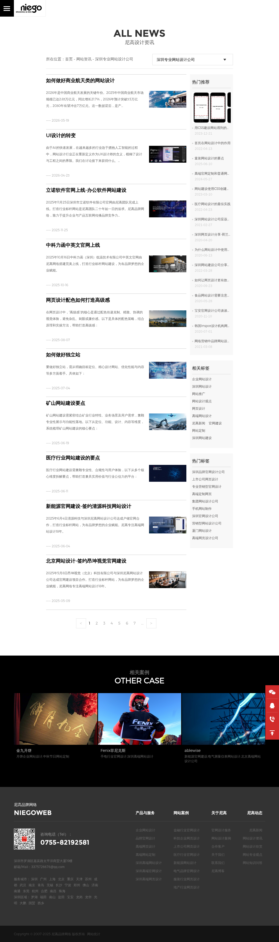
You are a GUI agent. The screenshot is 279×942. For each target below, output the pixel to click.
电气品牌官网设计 (187, 871)
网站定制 (198, 430)
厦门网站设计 (202, 530)
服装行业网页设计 (187, 879)
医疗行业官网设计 (187, 854)
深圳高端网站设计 (149, 862)
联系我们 (218, 862)
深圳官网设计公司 (205, 516)
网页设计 (198, 408)
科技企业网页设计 (187, 838)
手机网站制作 (202, 508)
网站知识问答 (252, 862)
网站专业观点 (252, 854)
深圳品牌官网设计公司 (208, 472)
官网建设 (215, 423)
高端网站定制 (145, 854)
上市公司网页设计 (205, 479)
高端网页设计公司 (205, 538)
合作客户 (218, 846)
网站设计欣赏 (252, 846)
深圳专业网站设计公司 (114, 59)
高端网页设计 (145, 846)
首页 (69, 59)
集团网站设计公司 (205, 501)
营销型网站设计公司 (207, 523)
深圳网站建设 (202, 438)
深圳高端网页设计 (149, 879)
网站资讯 (84, 59)
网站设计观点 (202, 401)
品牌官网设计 (145, 838)
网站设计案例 (221, 838)
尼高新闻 (198, 423)
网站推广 (198, 394)
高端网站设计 (202, 416)
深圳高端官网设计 (149, 871)
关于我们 (218, 854)
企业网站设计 (202, 379)
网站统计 (93, 934)
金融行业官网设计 (187, 830)
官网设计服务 (221, 830)
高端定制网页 (202, 494)
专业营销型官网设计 (207, 486)
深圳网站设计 (202, 386)
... (142, 623)
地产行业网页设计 (187, 887)
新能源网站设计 (185, 862)
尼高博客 (218, 871)
